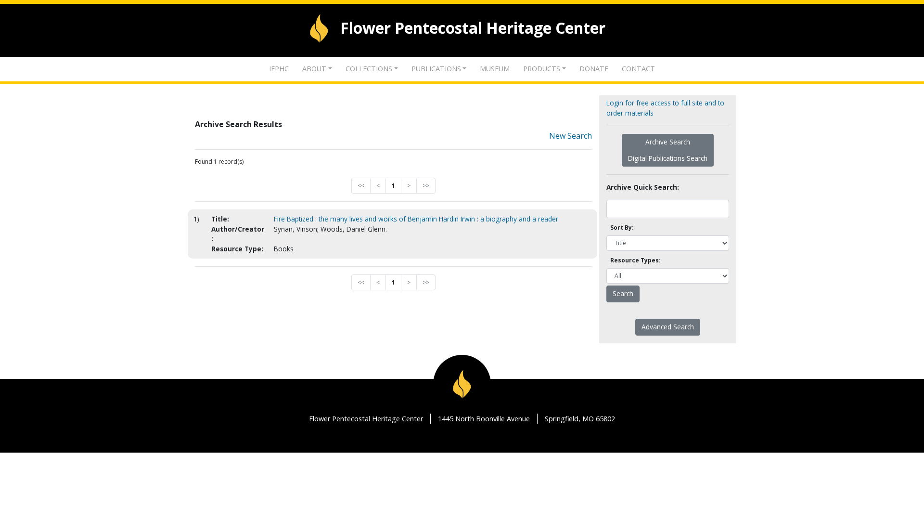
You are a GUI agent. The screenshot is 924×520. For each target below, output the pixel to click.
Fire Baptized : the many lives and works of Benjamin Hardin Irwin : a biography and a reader (416, 218)
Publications (436, 68)
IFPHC (279, 68)
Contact (638, 68)
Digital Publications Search (667, 158)
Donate (593, 68)
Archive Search (667, 141)
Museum (495, 68)
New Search (570, 135)
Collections (369, 68)
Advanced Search (668, 326)
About (314, 68)
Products (541, 68)
